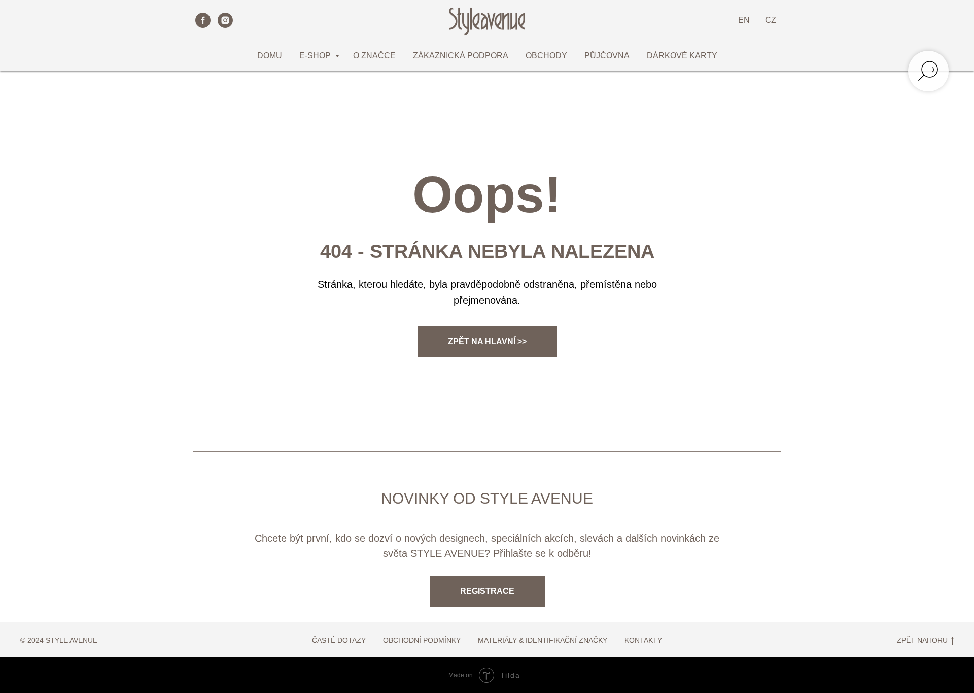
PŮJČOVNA (607, 55)
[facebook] (203, 20)
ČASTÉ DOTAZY (339, 640)
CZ (770, 20)
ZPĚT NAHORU (922, 640)
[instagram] (225, 20)
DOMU (269, 55)
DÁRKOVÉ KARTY (682, 55)
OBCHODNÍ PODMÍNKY (422, 640)
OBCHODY (546, 55)
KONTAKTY (643, 640)
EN (744, 20)
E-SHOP (316, 55)
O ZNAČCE (374, 55)
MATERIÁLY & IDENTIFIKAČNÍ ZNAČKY (542, 640)
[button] (487, 591)
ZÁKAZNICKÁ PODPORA (460, 55)
